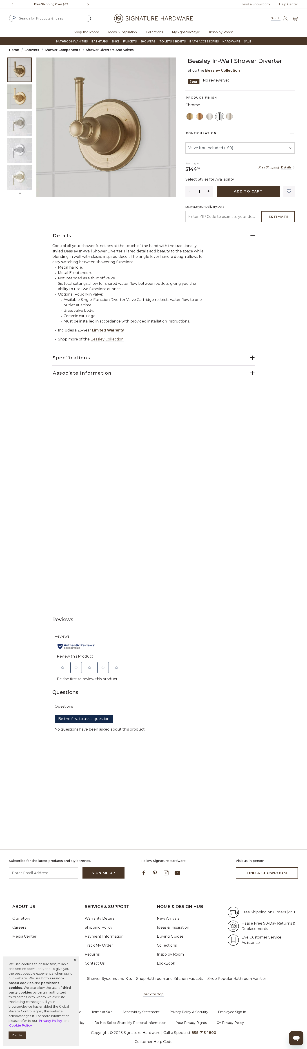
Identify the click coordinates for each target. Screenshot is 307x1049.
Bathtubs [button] (99, 41)
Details (286, 167)
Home (14, 50)
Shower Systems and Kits (109, 978)
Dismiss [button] (17, 1035)
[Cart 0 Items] (295, 18)
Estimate (279, 216)
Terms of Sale (102, 1012)
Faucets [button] (130, 41)
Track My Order (99, 945)
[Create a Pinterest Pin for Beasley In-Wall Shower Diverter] (194, 81)
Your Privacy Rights (191, 1023)
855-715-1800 (203, 1033)
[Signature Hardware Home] (153, 18)
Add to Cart (248, 191)
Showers (31, 50)
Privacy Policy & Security (188, 1012)
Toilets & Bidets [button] (172, 41)
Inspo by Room (170, 954)
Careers (19, 927)
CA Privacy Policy (230, 1023)
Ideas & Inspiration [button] (122, 32)
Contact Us (95, 963)
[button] (75, 960)
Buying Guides (170, 936)
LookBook (166, 963)
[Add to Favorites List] (289, 191)
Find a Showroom (256, 4)
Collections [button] (154, 32)
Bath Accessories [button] (204, 41)
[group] (51, 4)
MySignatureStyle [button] (186, 32)
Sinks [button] (115, 41)
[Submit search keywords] (14, 18)
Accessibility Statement (141, 1012)
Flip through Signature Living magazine (51, 4)
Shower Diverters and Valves (110, 50)
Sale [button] (247, 41)
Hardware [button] (231, 41)
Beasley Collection (222, 70)
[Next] (90, 4)
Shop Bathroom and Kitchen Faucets (169, 978)
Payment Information (104, 936)
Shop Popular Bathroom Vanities (236, 978)
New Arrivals (168, 918)
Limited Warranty (108, 330)
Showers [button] (148, 41)
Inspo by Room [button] (221, 32)
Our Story (21, 918)
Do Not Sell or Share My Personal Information (130, 1023)
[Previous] (12, 4)
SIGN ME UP (103, 873)
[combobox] (50, 18)
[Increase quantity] (208, 191)
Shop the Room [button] (86, 32)
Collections (167, 945)
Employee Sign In (232, 1012)
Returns (92, 954)
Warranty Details (99, 918)
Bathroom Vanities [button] (72, 41)
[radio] (189, 116)
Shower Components (62, 50)
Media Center (24, 936)
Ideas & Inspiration (173, 927)
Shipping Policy (98, 927)
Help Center (288, 4)
